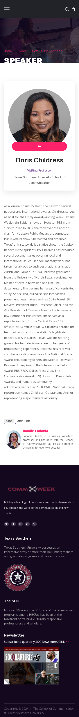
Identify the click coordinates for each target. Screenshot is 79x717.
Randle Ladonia (35, 431)
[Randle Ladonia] (13, 433)
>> (67, 642)
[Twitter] (6, 524)
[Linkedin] (27, 524)
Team (22, 51)
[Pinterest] (34, 524)
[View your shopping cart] (73, 9)
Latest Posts (23, 420)
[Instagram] (20, 524)
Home (8, 51)
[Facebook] (13, 524)
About (9, 420)
